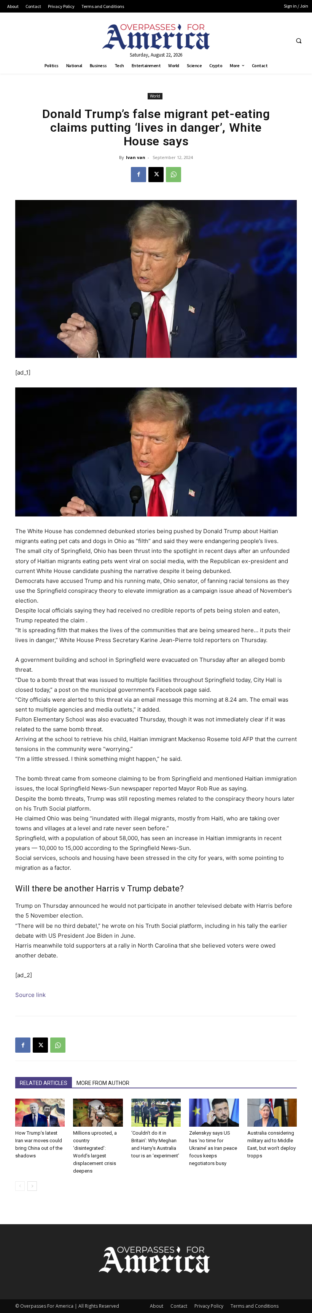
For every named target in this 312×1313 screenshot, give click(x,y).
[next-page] (32, 1186)
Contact (178, 1306)
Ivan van (135, 157)
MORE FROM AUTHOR (102, 1083)
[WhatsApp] (173, 174)
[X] (156, 174)
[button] (298, 40)
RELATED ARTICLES (43, 1083)
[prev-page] (20, 1186)
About (156, 1306)
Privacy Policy (208, 1306)
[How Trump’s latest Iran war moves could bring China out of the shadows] (40, 1112)
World (155, 96)
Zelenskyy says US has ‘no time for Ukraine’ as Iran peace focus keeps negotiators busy (213, 1148)
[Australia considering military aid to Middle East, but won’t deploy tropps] (272, 1112)
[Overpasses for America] (156, 36)
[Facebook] (138, 174)
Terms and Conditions (255, 1306)
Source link (30, 994)
